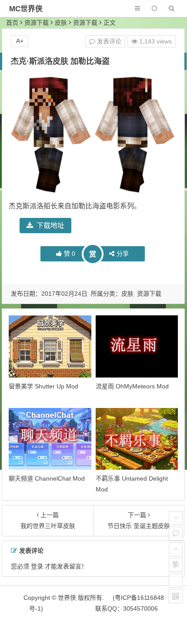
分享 (123, 253)
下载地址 (50, 225)
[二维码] (176, 596)
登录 (37, 566)
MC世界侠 (26, 9)
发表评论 (108, 41)
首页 (12, 22)
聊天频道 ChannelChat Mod (47, 478)
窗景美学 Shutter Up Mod (43, 386)
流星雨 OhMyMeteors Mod (132, 386)
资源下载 (36, 22)
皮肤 (61, 22)
